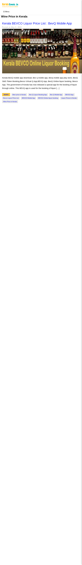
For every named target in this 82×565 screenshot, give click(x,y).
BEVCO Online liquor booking (48, 98)
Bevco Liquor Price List (11, 98)
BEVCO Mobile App (28, 98)
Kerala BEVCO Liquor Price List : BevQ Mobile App (37, 23)
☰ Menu (6, 12)
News (6, 94)
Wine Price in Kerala (10, 101)
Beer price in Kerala (19, 94)
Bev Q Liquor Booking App (38, 94)
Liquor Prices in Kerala (69, 98)
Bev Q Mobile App (56, 94)
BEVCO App (69, 94)
